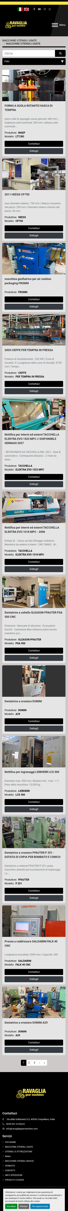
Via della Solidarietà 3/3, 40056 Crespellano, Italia (30, 1119)
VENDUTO (10, 1165)
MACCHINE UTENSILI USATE (19, 1147)
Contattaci (34, 143)
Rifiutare (24, 1206)
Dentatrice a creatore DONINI (23, 701)
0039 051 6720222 (15, 1124)
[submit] (60, 53)
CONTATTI (10, 1170)
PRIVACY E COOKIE (14, 1180)
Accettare (11, 1206)
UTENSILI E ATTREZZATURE (18, 1151)
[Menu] (55, 25)
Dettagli (34, 150)
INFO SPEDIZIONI (13, 1175)
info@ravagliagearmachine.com (22, 1128)
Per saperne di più (40, 1206)
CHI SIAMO (10, 1142)
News (8, 1156)
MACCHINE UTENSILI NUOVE (19, 1161)
